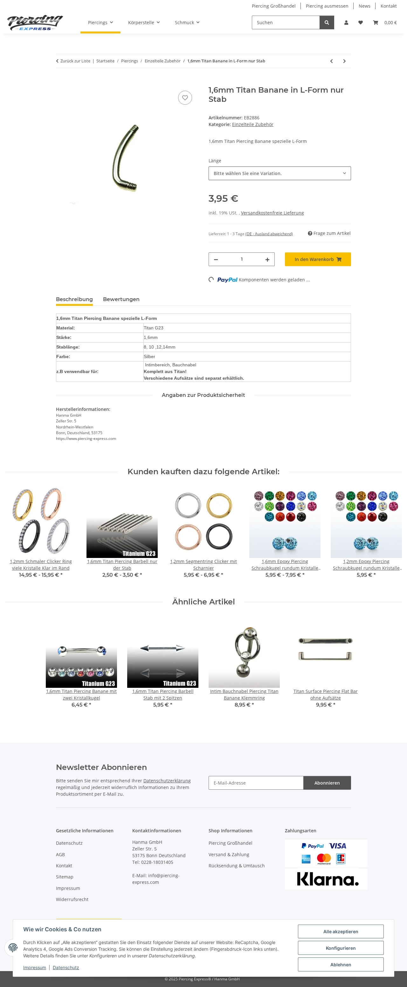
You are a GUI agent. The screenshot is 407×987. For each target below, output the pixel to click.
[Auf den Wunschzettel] (185, 98)
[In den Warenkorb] (61, 82)
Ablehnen (340, 964)
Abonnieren (327, 783)
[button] (346, 22)
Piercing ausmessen (327, 6)
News (364, 6)
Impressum (34, 967)
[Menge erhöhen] (267, 259)
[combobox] (280, 173)
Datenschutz (66, 967)
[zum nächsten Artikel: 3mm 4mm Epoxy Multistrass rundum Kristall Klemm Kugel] (344, 61)
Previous (15, 537)
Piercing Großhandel (274, 6)
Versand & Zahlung (229, 854)
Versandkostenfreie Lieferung (272, 213)
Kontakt (389, 6)
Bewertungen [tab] (121, 299)
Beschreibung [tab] (74, 299)
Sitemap (64, 877)
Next (391, 537)
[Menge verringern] (216, 259)
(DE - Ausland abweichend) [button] (269, 233)
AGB (60, 854)
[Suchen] (327, 22)
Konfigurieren (341, 948)
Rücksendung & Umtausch (237, 866)
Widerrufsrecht (72, 899)
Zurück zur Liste (75, 61)
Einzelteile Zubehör (252, 124)
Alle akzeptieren (340, 931)
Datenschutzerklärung (167, 781)
